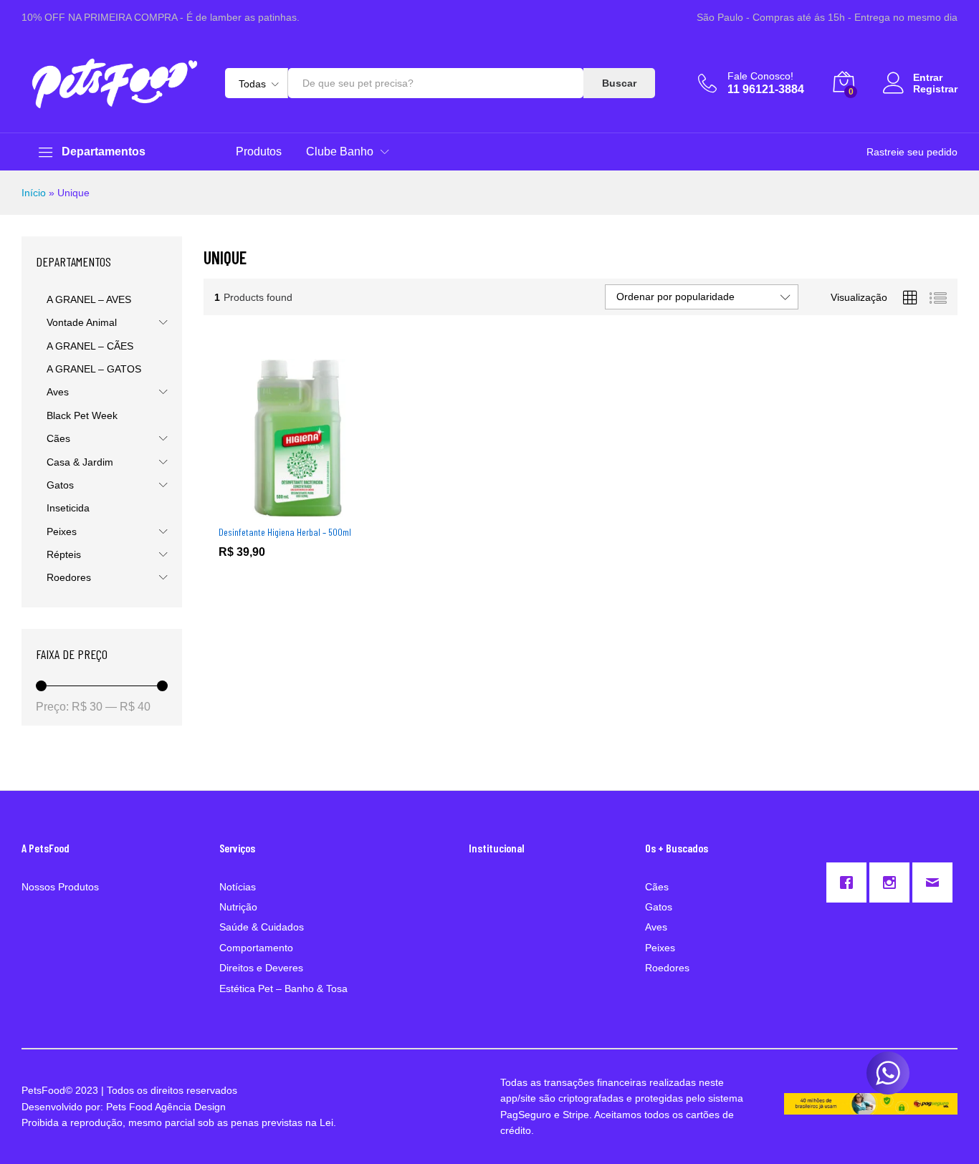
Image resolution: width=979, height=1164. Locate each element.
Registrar (935, 89)
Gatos (60, 485)
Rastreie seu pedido (911, 152)
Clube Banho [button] (339, 152)
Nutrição (238, 907)
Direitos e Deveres (261, 967)
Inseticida (68, 508)
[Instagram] (892, 882)
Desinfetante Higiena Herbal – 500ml (285, 532)
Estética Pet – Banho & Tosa (283, 988)
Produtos (259, 152)
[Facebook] (849, 882)
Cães (58, 438)
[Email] (935, 882)
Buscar (619, 83)
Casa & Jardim (80, 462)
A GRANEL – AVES (89, 299)
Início (34, 192)
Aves (58, 392)
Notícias (237, 887)
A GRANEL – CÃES (90, 346)
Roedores (69, 577)
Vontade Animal (82, 322)
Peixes (62, 531)
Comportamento (256, 947)
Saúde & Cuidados (261, 927)
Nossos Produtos (60, 887)
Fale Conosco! (760, 76)
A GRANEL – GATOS (94, 369)
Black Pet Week (82, 415)
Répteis (64, 554)
